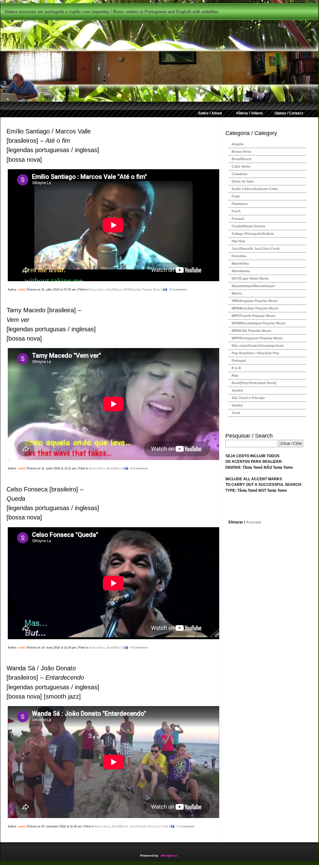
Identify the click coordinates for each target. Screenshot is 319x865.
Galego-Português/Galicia (253, 233)
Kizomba (239, 256)
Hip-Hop (238, 241)
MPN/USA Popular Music (251, 331)
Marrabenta (241, 271)
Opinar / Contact (289, 113)
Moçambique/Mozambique (253, 286)
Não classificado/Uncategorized (258, 345)
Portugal (239, 360)
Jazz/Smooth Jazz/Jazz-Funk (148, 826)
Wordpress (169, 855)
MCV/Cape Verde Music (250, 278)
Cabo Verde (241, 166)
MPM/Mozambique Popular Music (259, 323)
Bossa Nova (96, 289)
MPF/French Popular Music (253, 316)
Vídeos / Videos (249, 113)
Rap (235, 375)
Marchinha (240, 263)
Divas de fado (243, 181)
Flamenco (240, 204)
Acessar (253, 522)
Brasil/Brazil (114, 289)
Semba (237, 405)
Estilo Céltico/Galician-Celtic (255, 189)
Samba (237, 390)
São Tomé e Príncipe (248, 398)
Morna (237, 293)
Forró (236, 211)
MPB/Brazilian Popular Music (142, 289)
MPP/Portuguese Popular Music (257, 338)
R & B (236, 368)
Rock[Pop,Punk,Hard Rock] (254, 383)
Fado (236, 196)
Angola (237, 144)
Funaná (238, 219)
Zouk (236, 413)
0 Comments (178, 289)
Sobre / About (210, 113)
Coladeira (239, 174)
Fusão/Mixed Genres (248, 226)
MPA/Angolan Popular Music (255, 301)
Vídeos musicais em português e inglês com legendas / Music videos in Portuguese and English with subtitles (111, 11)
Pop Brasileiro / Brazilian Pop (255, 353)
